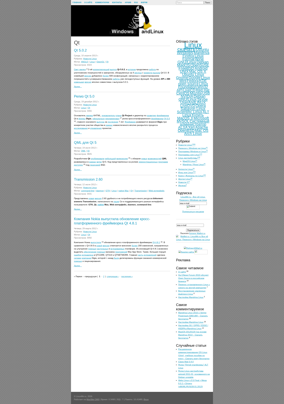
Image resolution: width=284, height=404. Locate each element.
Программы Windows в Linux (193, 151)
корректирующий (101, 69)
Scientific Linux (189, 112)
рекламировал (112, 118)
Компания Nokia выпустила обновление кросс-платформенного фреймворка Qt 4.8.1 (112, 221)
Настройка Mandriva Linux (190, 297)
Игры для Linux (187, 172)
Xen (191, 127)
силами (77, 258)
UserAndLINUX (193, 102)
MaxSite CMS (93, 399)
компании (86, 258)
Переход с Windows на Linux (193, 148)
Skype (202, 99)
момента (148, 73)
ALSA (183, 127)
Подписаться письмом (193, 211)
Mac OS (201, 130)
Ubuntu (202, 49)
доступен (78, 165)
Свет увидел (80, 69)
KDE (203, 81)
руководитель (108, 115)
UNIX (184, 71)
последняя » (127, 277)
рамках (109, 125)
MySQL (183, 121)
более (106, 76)
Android (201, 68)
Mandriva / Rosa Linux (194, 164)
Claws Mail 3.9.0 (186, 361)
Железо (182, 185)
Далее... (78, 86)
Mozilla (196, 93)
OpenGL (100, 62)
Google (195, 78)
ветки (99, 162)
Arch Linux (193, 133)
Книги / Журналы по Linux (192, 176)
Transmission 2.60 (88, 179)
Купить (198, 115)
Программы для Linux (190, 155)
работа (152, 69)
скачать (186, 49)
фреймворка (163, 115)
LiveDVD (187, 105)
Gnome (182, 78)
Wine (199, 59)
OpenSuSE (199, 65)
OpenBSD (186, 130)
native (101, 204)
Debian (203, 62)
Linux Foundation (193, 85)
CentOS (182, 93)
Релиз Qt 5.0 (84, 96)
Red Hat (202, 90)
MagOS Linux (190, 161)
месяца (138, 73)
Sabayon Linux (193, 109)
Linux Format (193, 57)
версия (88, 82)
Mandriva (201, 52)
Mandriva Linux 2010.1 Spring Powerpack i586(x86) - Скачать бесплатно (193, 315)
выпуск (113, 69)
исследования (81, 128)
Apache (201, 127)
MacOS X (185, 118)
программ (163, 162)
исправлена (87, 255)
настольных (102, 249)
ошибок (77, 255)
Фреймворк (130, 122)
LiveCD (189, 90)
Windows (185, 52)
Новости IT (184, 182)
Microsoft (201, 118)
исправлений (150, 255)
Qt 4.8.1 (156, 242)
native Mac (123, 190)
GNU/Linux (187, 62)
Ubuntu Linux (193, 74)
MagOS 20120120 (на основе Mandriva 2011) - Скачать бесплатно (192, 335)
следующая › (113, 277)
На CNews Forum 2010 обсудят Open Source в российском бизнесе (193, 278)
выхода (156, 73)
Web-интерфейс (156, 190)
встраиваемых (117, 249)
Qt (107, 62)
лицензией (95, 165)
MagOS (183, 65)
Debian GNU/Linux (192, 97)
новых (144, 158)
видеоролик (122, 158)
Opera (201, 105)
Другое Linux (185, 179)
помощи (92, 249)
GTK (108, 190)
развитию (151, 115)
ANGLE (84, 62)
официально (98, 118)
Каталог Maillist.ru (197, 233)
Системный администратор (194, 122)
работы (116, 79)
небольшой (110, 158)
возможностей (155, 158)
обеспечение (90, 252)
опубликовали (97, 158)
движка (89, 115)
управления (96, 128)
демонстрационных (148, 162)
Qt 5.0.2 (80, 50)
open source (188, 84)
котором (132, 69)
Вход (146, 399)
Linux (92, 62)
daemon (100, 190)
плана (118, 115)
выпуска (100, 122)
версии (87, 76)
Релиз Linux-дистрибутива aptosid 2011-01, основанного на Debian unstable (194, 374)
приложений (121, 252)
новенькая (79, 82)
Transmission (140, 190)
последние (113, 122)
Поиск (207, 2)
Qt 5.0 (167, 118)
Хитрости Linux (186, 169)
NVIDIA (187, 96)
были (116, 258)
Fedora (193, 81)
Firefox (188, 56)
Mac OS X (197, 71)
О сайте (182, 272)
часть (140, 255)
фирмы (81, 118)
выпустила (96, 242)
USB (206, 93)
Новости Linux (90, 58)
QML (83, 151)
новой (99, 245)
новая (91, 198)
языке (116, 201)
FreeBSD (186, 68)
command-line (87, 190)
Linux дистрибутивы (189, 158)
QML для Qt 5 (85, 142)
